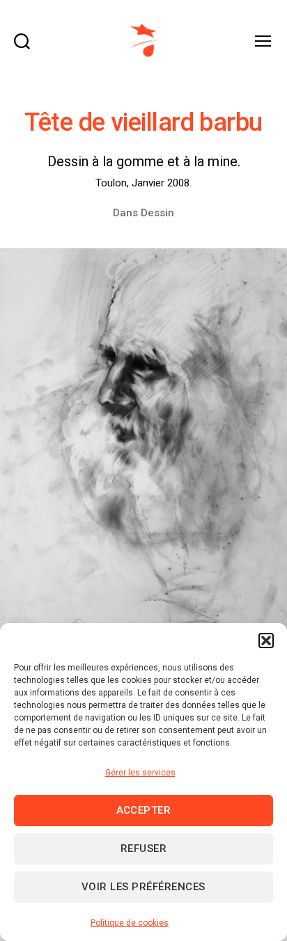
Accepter (143, 810)
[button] (266, 641)
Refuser (144, 848)
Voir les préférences (143, 886)
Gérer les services (140, 773)
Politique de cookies (130, 923)
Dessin (157, 213)
